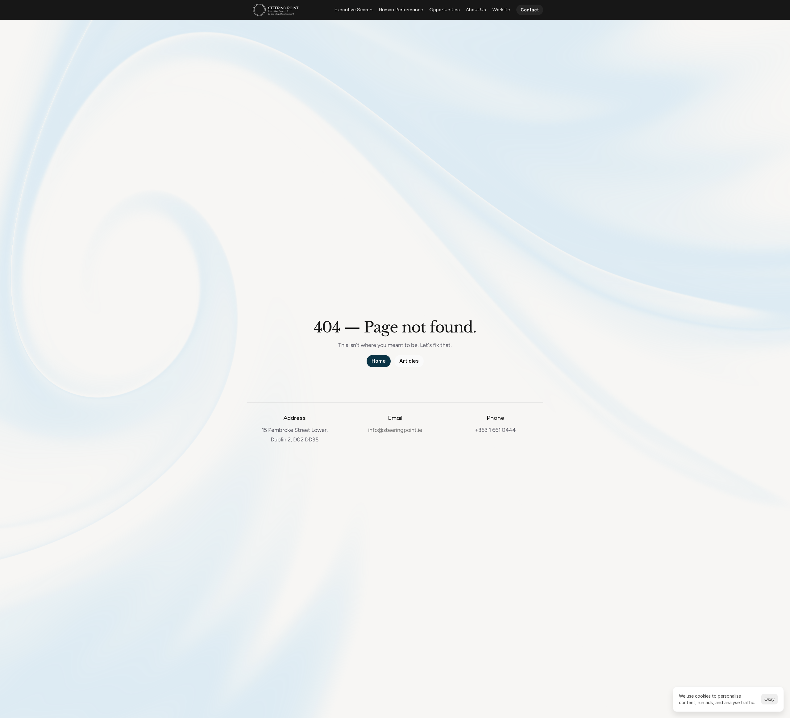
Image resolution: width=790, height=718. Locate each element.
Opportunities (444, 10)
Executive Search (353, 10)
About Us (476, 10)
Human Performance (401, 10)
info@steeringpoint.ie (395, 430)
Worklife (501, 10)
